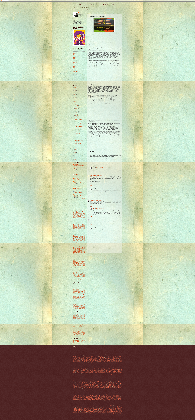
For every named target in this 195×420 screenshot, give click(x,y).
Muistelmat (74, 247)
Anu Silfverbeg (101, 355)
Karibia (82, 295)
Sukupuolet (78, 264)
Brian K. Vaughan (115, 357)
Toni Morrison (105, 409)
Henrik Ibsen (120, 369)
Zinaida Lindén (88, 414)
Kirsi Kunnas (95, 383)
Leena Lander (87, 386)
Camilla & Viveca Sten (75, 358)
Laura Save (110, 385)
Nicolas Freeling (113, 395)
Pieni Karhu (77, 328)
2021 (75, 91)
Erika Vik (84, 364)
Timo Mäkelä (75, 409)
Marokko (84, 298)
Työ (76, 271)
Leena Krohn (82, 386)
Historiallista (78, 216)
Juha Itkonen (84, 378)
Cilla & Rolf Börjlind (108, 359)
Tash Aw (109, 407)
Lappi (77, 297)
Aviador (81, 316)
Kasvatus (80, 223)
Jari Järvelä (115, 373)
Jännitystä (78, 220)
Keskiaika (83, 224)
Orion (76, 327)
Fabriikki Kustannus (76, 319)
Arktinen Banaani (81, 314)
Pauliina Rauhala (115, 397)
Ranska (84, 301)
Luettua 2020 (75, 54)
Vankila (79, 275)
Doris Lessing (81, 362)
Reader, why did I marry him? (78, 171)
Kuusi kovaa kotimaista (76, 235)
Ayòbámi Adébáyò (117, 356)
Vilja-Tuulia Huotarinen (112, 411)
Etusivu (104, 254)
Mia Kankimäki (81, 392)
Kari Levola (74, 381)
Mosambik (77, 299)
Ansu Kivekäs (99, 354)
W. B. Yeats (116, 412)
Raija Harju (89, 400)
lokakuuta (76, 108)
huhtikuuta (76, 116)
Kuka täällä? (78, 10)
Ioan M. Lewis (105, 371)
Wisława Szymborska (94, 413)
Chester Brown (74, 359)
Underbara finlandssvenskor (76, 306)
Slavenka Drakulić (77, 406)
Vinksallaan (75, 277)
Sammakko (83, 329)
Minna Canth (99, 393)
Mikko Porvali (80, 393)
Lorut (73, 237)
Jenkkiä (74, 295)
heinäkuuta (76, 112)
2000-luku (75, 206)
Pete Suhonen (107, 398)
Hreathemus (100, 141)
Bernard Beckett (83, 357)
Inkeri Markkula (101, 371)
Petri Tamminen (85, 399)
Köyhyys (74, 236)
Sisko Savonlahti (119, 405)
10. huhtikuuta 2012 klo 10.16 (96, 219)
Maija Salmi (90, 389)
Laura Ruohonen (106, 385)
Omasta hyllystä (76, 342)
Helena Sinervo (79, 369)
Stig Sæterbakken (89, 406)
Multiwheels (74, 326)
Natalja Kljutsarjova (75, 395)
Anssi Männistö (95, 354)
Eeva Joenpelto (116, 362)
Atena (76, 315)
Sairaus (76, 260)
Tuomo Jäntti (84, 410)
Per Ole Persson (96, 398)
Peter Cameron (111, 398)
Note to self (83, 250)
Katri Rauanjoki (106, 382)
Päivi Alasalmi (82, 400)
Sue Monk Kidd (98, 406)
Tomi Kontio (85, 409)
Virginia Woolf (79, 412)
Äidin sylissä (76, 139)
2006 (75, 159)
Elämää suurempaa (79, 212)
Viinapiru (83, 276)
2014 (75, 101)
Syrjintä (74, 266)
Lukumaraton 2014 (82, 239)
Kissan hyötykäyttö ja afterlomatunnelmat (78, 137)
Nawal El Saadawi (84, 395)
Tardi (107, 407)
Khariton (79, 383)
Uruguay (84, 306)
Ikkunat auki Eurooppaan (79, 293)
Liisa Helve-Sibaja (86, 387)
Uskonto (74, 273)
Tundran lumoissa (75, 305)
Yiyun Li (114, 413)
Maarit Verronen (116, 388)
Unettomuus (78, 272)
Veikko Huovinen (83, 411)
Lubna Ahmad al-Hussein (90, 388)
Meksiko (74, 299)
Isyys (78, 219)
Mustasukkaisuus (75, 248)
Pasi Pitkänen (95, 397)
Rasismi (82, 257)
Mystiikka (83, 248)
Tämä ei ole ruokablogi (81, 271)
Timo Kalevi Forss (119, 408)
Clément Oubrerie (77, 360)
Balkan (77, 288)
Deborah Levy (108, 361)
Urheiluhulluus (83, 272)
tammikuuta (77, 150)
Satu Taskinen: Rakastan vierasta (78, 171)
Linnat (84, 236)
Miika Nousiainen (101, 392)
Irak (84, 293)
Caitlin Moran (119, 357)
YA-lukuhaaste (79, 278)
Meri (79, 244)
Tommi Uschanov (100, 409)
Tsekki (84, 304)
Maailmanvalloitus (110, 10)
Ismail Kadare (115, 371)
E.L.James (103, 362)
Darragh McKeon (78, 361)
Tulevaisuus (83, 269)
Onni (82, 252)
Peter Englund (115, 398)
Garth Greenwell (85, 366)
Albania (80, 286)
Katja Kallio (83, 382)
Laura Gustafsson (78, 385)
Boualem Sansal (110, 357)
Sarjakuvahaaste (79, 260)
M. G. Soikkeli (106, 388)
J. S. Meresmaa (91, 372)
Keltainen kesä (80, 224)
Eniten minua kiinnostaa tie (93, 4)
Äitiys (81, 280)
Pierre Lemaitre (108, 399)
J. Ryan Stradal (86, 372)
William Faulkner (79, 413)
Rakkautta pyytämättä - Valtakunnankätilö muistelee (79, 134)
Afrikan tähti (83, 206)
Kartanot (84, 222)
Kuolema (78, 234)
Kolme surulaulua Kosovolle (78, 119)
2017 (75, 97)
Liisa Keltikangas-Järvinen (92, 387)
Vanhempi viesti (119, 254)
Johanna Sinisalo (110, 375)
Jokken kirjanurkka (77, 188)
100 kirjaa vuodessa (75, 71)
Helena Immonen (119, 368)
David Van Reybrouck (104, 361)
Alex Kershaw (119, 349)
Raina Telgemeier (93, 400)
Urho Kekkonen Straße (78, 143)
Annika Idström (79, 354)
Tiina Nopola (105, 408)
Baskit (81, 288)
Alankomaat (74, 286)
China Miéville (90, 359)
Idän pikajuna (83, 217)
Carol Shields (87, 358)
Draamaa (80, 210)
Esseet (77, 214)
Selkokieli (74, 262)
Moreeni (84, 325)
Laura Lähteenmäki (96, 385)
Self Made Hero (75, 331)
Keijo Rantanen (120, 382)
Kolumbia (74, 296)
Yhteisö (74, 279)
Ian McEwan (114, 370)
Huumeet (81, 216)
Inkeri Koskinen (97, 371)
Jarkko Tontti (75, 374)
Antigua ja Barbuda (82, 287)
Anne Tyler (85, 353)
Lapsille (77, 236)
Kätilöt (84, 235)
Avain (79, 316)
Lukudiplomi (83, 237)
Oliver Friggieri (97, 396)
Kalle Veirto (100, 380)
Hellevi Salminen (96, 369)
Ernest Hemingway (97, 364)
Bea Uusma (120, 356)
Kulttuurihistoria (79, 232)
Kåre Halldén (100, 384)
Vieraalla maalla (75, 276)
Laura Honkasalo (83, 385)
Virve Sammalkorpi (93, 412)
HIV (78, 215)
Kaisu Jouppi (87, 380)
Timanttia (79, 269)
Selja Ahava (103, 404)
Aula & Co (83, 315)
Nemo (80, 326)
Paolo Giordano (82, 397)
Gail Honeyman (77, 366)
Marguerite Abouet (114, 389)
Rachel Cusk (86, 400)
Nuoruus (79, 252)
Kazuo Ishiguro (116, 382)
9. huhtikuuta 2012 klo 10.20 (99, 188)
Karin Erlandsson (82, 381)
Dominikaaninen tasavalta (76, 290)
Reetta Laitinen (120, 400)
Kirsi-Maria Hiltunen (107, 383)
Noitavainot (74, 250)
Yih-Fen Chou (110, 413)
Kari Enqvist (114, 380)
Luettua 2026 (75, 50)
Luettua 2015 (75, 61)
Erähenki (79, 213)
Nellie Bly (97, 395)
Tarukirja (75, 191)
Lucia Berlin (95, 388)
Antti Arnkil (116, 354)
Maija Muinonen (86, 389)
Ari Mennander (105, 355)
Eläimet (83, 211)
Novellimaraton (83, 251)
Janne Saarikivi (107, 373)
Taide (76, 267)
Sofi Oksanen (81, 406)
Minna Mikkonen (113, 393)
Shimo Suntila (114, 404)
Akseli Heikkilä (75, 349)
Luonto (74, 242)
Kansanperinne (75, 222)
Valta (81, 274)
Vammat (84, 274)
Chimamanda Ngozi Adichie (85, 359)
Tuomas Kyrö (75, 410)
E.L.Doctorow (99, 362)
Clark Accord (117, 359)
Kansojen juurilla (79, 222)
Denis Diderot (112, 361)
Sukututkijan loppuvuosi (77, 185)
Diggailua (74, 210)
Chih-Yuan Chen (79, 359)
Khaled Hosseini (75, 383)
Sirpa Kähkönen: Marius (77, 168)
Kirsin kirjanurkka (77, 174)
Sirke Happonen (106, 405)
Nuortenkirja (75, 252)
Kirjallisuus (80, 227)
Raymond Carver (102, 400)
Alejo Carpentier (103, 349)
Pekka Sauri (92, 398)
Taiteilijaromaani (79, 267)
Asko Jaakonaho (86, 356)
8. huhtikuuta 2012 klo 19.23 (99, 167)
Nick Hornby (104, 395)
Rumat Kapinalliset (75, 259)
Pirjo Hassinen (115, 399)
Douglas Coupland (86, 362)
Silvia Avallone (81, 405)
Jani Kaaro (95, 373)
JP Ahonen (99, 372)
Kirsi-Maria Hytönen (112, 383)
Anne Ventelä (88, 353)
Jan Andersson (83, 373)
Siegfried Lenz (118, 404)
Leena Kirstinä (77, 386)
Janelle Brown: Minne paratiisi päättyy (79, 165)
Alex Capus (116, 349)
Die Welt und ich (82, 209)
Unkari (81, 306)
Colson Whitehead (86, 360)
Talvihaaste (83, 267)
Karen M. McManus (109, 380)
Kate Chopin (112, 381)
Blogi (82, 208)
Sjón (73, 406)
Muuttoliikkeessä (79, 248)
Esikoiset (74, 214)
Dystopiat (83, 210)
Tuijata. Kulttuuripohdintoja (78, 167)
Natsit (84, 249)
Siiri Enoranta (77, 405)
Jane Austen (91, 373)
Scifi (77, 261)
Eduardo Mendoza (111, 362)
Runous (84, 259)
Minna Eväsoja (103, 393)
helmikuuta (76, 149)
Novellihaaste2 (79, 251)
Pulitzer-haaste (75, 67)
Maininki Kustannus (77, 325)
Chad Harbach (99, 358)
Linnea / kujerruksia (93, 175)
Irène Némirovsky (110, 371)
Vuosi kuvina (79, 277)
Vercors (99, 411)
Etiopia (76, 292)
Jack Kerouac (115, 372)
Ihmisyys (83, 218)
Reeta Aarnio (111, 400)
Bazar (76, 317)
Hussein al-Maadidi (106, 370)
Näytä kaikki (83, 198)
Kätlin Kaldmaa (97, 384)
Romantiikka (83, 258)
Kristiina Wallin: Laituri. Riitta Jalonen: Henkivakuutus (79, 196)
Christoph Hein (98, 359)
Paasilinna (74, 328)
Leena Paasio (91, 386)
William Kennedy (83, 413)
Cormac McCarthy (92, 360)
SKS (80, 329)
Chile (81, 289)
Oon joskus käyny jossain (79, 253)
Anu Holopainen (85, 355)
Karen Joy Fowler (104, 380)
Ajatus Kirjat (75, 313)
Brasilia (74, 289)
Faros (80, 319)
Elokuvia (81, 211)
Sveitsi (74, 304)
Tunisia (78, 305)
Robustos (79, 329)
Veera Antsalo (75, 411)
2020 (75, 93)
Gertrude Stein (113, 366)
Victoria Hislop (102, 411)
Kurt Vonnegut (92, 384)
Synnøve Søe (99, 407)
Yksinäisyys (77, 279)
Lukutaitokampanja (82, 241)
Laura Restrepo (102, 385)
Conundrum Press (75, 318)
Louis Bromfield (75, 388)
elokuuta (76, 111)
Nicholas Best (100, 395)
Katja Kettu (93, 382)
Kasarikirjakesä (75, 223)
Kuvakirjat (81, 235)
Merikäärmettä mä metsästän (79, 140)
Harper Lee (77, 368)
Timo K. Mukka (114, 408)
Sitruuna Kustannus (82, 331)
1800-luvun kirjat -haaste (77, 204)
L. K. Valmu (104, 384)
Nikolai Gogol (77, 396)
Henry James (75, 370)
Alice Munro (94, 351)
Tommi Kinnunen (94, 409)
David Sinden (99, 361)
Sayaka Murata (99, 404)
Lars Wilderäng (118, 384)
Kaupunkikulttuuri (75, 224)
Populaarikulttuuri (79, 256)
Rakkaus (79, 257)
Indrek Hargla (88, 371)
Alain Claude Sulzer (84, 349)
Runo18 (81, 259)
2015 (75, 100)
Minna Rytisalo (117, 393)
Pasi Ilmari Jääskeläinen (88, 397)
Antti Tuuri (81, 355)
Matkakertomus (82, 243)
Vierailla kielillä (80, 276)
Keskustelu (78, 225)
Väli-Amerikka (81, 308)
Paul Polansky (107, 397)
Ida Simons (119, 370)
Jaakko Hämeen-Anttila (103, 372)
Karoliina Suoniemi (92, 381)
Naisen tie (78, 249)
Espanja (74, 291)
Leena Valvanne (101, 386)
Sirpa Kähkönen (111, 405)
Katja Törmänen (102, 382)
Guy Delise (88, 367)
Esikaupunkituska (82, 213)
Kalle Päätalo (96, 380)
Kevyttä (81, 225)
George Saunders (103, 366)
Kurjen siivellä (83, 234)
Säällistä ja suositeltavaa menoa (80, 266)
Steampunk (81, 263)
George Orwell (93, 366)
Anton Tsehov (112, 354)
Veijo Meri (79, 411)
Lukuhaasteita (99, 10)
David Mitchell (91, 361)
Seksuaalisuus (83, 261)
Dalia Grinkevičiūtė (104, 360)
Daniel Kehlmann (113, 360)
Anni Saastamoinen (111, 353)
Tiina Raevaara (110, 408)
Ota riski (82, 254)
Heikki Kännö (106, 368)
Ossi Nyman (109, 396)
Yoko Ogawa (117, 413)
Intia (83, 293)
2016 (75, 98)
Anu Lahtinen (93, 355)
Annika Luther (83, 354)
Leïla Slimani (77, 387)
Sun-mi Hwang (108, 406)
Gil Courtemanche (117, 366)
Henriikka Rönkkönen (115, 369)
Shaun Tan (110, 404)
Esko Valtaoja (111, 364)
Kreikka (84, 296)
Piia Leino (111, 399)
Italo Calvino (119, 371)
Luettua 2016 (75, 59)
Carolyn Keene (91, 358)
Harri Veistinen (85, 368)
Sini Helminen (89, 405)
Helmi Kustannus (82, 320)
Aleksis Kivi (111, 349)
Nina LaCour (81, 396)
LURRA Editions (80, 324)
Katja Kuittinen (97, 382)
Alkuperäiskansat (75, 207)
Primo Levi (78, 400)
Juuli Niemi (105, 379)
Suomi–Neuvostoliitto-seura (78, 333)
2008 (75, 156)
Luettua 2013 (75, 63)
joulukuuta (76, 105)
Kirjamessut (83, 227)
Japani (84, 294)
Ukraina (84, 305)
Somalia (81, 303)
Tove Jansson (110, 409)
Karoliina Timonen (98, 381)
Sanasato (74, 330)
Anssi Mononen (91, 354)
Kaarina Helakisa (79, 380)
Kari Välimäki (78, 381)
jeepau (91, 219)
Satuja (75, 261)
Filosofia (82, 214)
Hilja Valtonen (91, 370)
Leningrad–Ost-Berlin (80, 297)
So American (78, 303)
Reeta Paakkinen (115, 400)
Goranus (74, 320)
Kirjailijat (83, 226)
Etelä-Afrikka (77, 291)
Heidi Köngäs (99, 368)
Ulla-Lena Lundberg (108, 410)
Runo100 (79, 259)
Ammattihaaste (80, 207)
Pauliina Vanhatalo (75, 398)
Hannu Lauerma (118, 367)
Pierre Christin (103, 399)
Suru (79, 265)
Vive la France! (75, 308)
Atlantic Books (79, 315)
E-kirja (83, 340)
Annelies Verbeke (93, 353)
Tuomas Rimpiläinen (80, 410)
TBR (74, 267)
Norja (84, 299)
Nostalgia (79, 250)
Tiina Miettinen (101, 408)
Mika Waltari (120, 392)
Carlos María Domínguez (81, 358)
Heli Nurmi (92, 369)
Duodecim (83, 318)
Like (82, 324)
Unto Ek (112, 410)
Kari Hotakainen (119, 380)
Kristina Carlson (87, 384)
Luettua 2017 (75, 58)
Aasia (74, 285)
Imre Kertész (80, 371)
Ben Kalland (79, 357)
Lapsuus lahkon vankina (78, 146)
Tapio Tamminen (103, 407)
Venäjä (78, 307)
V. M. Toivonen (120, 410)
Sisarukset (83, 262)
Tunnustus (74, 270)
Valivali (77, 274)
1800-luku (83, 203)
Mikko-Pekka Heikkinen (85, 393)
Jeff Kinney (107, 374)
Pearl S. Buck (79, 398)
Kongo (76, 296)
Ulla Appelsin (100, 410)
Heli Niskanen (88, 369)
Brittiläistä (78, 289)
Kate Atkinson (108, 381)
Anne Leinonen (77, 353)
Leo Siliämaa (114, 386)
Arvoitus (83, 207)
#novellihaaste (78, 202)
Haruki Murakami (95, 368)
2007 (75, 158)
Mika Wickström (76, 393)
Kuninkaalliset (75, 234)
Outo (84, 254)
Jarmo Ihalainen (84, 374)
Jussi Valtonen (101, 379)
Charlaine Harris (104, 358)
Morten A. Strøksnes (94, 394)
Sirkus (80, 262)
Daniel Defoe (108, 360)
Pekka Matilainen (84, 398)
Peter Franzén (119, 398)
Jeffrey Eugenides (111, 374)
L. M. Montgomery (109, 384)
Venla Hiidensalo (92, 411)
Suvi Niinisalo (77, 407)
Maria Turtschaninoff (92, 390)
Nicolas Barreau (109, 395)
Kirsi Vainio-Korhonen (100, 383)
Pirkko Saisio (74, 400)
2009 (75, 155)
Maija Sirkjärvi (94, 389)
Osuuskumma (80, 327)
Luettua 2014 (75, 62)
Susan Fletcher (117, 406)
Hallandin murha (77, 135)
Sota (76, 263)
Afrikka (80, 285)
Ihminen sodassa (75, 218)
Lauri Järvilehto (118, 385)
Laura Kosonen (87, 385)
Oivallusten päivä (77, 144)
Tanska (76, 304)
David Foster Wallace (83, 361)
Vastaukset (92, 165)
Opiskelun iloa (75, 254)
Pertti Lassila (99, 398)
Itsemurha (80, 219)
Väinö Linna (107, 412)
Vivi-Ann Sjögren (98, 412)
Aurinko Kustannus (75, 316)
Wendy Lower (74, 413)
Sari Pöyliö (79, 404)
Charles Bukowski (108, 358)
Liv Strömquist (107, 387)
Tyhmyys (74, 271)
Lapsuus (79, 236)
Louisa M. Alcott (80, 388)
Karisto (74, 322)
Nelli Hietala (93, 395)
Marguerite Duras (119, 389)
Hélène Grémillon (111, 370)
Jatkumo (83, 219)
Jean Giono (88, 374)
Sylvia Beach (95, 407)
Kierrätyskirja (75, 341)
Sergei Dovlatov (106, 404)
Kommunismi (83, 229)
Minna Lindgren (108, 393)
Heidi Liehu (102, 368)
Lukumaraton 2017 (76, 241)
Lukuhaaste (75, 238)
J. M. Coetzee (77, 372)
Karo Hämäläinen (87, 381)
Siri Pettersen (102, 405)
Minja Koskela (94, 393)
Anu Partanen (97, 355)
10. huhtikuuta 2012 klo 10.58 (100, 227)
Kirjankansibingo (80, 228)
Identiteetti (78, 217)
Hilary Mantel (87, 370)
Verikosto (84, 275)
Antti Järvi (78, 355)
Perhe (76, 255)
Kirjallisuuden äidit (75, 227)
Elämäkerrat (75, 212)
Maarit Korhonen (111, 388)
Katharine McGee (117, 381)
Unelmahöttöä (75, 272)
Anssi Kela (87, 354)
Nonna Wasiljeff (88, 396)
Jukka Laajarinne (108, 378)
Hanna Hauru (104, 367)
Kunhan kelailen (81, 233)
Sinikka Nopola (94, 405)
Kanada (80, 295)
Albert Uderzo (98, 349)
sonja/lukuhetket (92, 200)
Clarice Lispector (113, 359)
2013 (75, 103)
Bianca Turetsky (93, 357)
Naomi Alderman (115, 394)
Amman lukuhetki (77, 164)
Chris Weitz (94, 359)
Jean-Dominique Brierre (102, 374)
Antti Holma (74, 355)
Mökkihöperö (75, 249)
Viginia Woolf (106, 411)
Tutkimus (83, 270)
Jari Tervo (120, 373)
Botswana (83, 288)
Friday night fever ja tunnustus (79, 126)
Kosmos (77, 323)
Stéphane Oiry (93, 406)
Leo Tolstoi (118, 386)
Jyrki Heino (109, 379)
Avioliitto (80, 208)
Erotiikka (76, 213)
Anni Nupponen (102, 353)
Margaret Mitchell (109, 389)
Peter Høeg (74, 399)
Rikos (81, 258)
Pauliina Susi (119, 397)
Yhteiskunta (83, 278)
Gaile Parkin (81, 366)
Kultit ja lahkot (75, 232)
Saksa (78, 302)
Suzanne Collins (85, 407)
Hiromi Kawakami (96, 370)
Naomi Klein (119, 394)
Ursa (84, 334)
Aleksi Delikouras (107, 349)
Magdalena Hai (77, 389)
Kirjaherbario (75, 226)
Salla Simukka (108, 402)
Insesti (74, 219)
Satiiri (74, 261)
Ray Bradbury (97, 400)
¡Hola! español (82, 309)
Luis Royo (98, 388)
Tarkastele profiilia (75, 24)
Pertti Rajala (103, 398)
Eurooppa (79, 292)
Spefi (78, 263)
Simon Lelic (85, 405)
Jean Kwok (91, 374)
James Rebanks (79, 373)
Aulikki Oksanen (108, 356)
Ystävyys (77, 280)
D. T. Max (100, 360)
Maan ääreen (76, 129)
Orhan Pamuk (105, 396)
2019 (75, 94)
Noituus (77, 250)
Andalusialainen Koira (75, 314)
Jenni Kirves (115, 374)
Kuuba (76, 297)
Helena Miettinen (75, 369)
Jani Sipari (103, 373)
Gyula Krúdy (92, 367)
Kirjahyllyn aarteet (79, 226)
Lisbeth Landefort (102, 387)
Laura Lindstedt (91, 385)
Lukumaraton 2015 (75, 240)
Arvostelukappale (76, 340)
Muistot (78, 247)
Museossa (80, 247)
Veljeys (81, 275)
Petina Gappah (78, 399)
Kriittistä (79, 231)
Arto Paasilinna (77, 356)
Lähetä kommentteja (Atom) (92, 256)
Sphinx (74, 332)
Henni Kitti (110, 369)
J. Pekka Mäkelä (82, 372)
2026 (75, 87)
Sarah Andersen (105, 403)
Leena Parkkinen (96, 386)
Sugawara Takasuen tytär (103, 406)
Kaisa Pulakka (83, 380)
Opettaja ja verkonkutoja (77, 185)
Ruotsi (76, 302)
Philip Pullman (89, 399)
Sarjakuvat (83, 260)
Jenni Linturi (119, 374)
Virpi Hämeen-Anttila (84, 412)
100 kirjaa (82, 202)
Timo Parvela (80, 409)
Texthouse (80, 334)
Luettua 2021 (75, 53)
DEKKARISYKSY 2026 (77, 182)
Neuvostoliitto (80, 299)
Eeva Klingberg (120, 362)
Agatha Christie (94, 348)
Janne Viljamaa (111, 373)
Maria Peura (82, 390)
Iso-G (76, 219)
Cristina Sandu (96, 360)
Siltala (79, 331)
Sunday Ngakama (113, 406)
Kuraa (80, 234)
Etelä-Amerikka (81, 291)
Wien (84, 308)
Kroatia (74, 297)
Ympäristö (83, 279)
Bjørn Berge (96, 357)
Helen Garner (115, 368)
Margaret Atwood (104, 389)
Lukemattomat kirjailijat (78, 237)
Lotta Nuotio (119, 387)
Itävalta (80, 294)
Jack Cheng (112, 372)
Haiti (84, 292)
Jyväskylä (77, 295)
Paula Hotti (111, 397)
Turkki (80, 305)
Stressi (84, 263)
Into (82, 321)
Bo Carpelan (106, 357)
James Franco (75, 373)
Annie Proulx (75, 354)
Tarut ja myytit (94, 148)
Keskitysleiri (74, 225)
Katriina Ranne (111, 382)
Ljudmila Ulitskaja (112, 387)
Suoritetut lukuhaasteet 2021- (77, 68)
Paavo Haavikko (118, 396)
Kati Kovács (77, 382)
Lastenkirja (81, 236)
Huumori (83, 216)
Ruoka (74, 260)
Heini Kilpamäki (111, 368)
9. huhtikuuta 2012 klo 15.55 (99, 208)
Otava (83, 327)
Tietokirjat (75, 269)
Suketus (94, 167)
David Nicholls (95, 361)
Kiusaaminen (78, 229)
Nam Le (112, 394)
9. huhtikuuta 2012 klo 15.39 (98, 200)
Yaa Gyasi (98, 413)
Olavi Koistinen (92, 396)
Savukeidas (77, 330)
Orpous (80, 254)
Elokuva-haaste (77, 211)
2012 (75, 104)
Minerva (81, 325)
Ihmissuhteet (80, 218)
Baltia (79, 288)
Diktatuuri (77, 210)
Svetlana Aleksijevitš (90, 407)
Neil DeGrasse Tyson (89, 395)
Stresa (75, 332)
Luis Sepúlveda (102, 388)
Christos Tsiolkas (102, 359)
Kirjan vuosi (75, 228)
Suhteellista (74, 264)
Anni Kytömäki (97, 353)
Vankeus (77, 275)
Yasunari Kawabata (106, 413)
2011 (75, 152)
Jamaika (82, 294)
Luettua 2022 (75, 52)
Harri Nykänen (81, 368)
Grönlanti (82, 292)
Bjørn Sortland (101, 357)
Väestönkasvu (83, 277)
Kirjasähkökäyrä (76, 181)
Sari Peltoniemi (75, 404)
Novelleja (74, 251)
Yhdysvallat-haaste (75, 309)
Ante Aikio (103, 354)
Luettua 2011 (75, 66)
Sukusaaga (83, 264)
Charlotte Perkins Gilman (118, 358)
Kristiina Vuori (82, 384)
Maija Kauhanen (81, 389)
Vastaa (91, 185)
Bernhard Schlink (88, 357)
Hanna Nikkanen (113, 367)
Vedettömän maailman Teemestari (79, 127)
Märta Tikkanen (103, 394)
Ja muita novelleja (77, 120)
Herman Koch (79, 370)
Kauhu (84, 223)
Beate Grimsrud (75, 357)
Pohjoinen (81, 328)
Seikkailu (79, 261)
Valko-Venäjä (74, 307)
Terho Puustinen (88, 408)
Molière (85, 394)
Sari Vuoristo (83, 404)
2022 (75, 90)
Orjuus (78, 254)
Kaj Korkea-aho (92, 380)
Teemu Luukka (78, 408)
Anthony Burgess (108, 354)
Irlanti (75, 294)
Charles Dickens (113, 358)
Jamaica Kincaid (120, 372)
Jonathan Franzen (118, 376)
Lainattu (84, 341)
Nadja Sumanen (108, 394)
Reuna (77, 329)
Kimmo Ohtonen (86, 383)
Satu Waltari (95, 404)
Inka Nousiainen (92, 371)
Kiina (84, 295)
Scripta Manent (83, 330)
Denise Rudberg (117, 361)
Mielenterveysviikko (75, 246)
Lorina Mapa (116, 387)
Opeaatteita (83, 253)
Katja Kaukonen (88, 382)
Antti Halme (119, 354)
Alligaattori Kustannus (82, 313)
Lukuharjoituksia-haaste (82, 238)
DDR (84, 289)
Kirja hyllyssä (76, 178)
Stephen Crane (85, 406)
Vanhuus (74, 275)
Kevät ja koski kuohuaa (78, 122)
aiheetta (79, 280)
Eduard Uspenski (107, 362)
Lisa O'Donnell (97, 387)
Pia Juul (97, 399)
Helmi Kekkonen (101, 369)
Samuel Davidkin (80, 403)
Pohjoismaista (75, 301)
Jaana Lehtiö (108, 372)
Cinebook (84, 317)
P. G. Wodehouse (113, 396)
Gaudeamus (83, 319)
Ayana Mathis (112, 356)
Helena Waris (84, 369)
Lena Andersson (110, 386)
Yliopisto (80, 279)
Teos (77, 334)
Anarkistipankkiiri (77, 130)
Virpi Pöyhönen (88, 412)
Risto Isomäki (89, 148)
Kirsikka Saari (117, 383)
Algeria (84, 286)
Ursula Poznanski (116, 410)
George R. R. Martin (97, 366)
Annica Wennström (116, 353)
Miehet (81, 244)
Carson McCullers (95, 358)
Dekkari (77, 209)
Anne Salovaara (81, 353)
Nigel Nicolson (117, 395)
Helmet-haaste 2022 (88, 10)
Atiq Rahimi (100, 356)
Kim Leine (82, 383)
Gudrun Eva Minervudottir (78, 367)
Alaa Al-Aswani (79, 349)
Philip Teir (93, 399)
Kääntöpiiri (76, 324)
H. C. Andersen (96, 367)
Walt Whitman (119, 412)
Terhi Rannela (83, 408)
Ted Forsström (117, 407)
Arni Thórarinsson (114, 355)
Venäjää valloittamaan (82, 307)
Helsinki (74, 293)
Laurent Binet (113, 385)
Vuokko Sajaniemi (104, 412)
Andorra (79, 287)
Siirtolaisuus (77, 262)
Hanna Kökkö (108, 367)
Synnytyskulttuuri (82, 265)
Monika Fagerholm (89, 394)
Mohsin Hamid (81, 394)
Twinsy (82, 334)
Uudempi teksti (89, 254)
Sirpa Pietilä (115, 405)
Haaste (81, 215)
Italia (78, 294)
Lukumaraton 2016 (82, 240)
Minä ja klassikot (82, 246)
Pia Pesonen (99, 399)
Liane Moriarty (81, 387)
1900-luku (83, 204)
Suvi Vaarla (81, 407)
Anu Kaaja (89, 355)
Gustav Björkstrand (84, 367)
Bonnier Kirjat (80, 317)
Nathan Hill (79, 395)
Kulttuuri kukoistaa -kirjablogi (78, 194)
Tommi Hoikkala (89, 409)
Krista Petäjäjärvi (78, 384)
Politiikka (74, 256)
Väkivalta (74, 278)
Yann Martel (102, 413)
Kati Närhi (80, 382)
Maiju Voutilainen (99, 389)
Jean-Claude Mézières (96, 374)
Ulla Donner (104, 410)
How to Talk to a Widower (78, 123)
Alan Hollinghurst (90, 349)
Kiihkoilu (83, 225)
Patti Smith (104, 397)
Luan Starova (84, 388)
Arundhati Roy (81, 356)
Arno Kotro (118, 355)
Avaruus (78, 208)
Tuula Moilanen (88, 410)
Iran (73, 294)
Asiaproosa (74, 208)
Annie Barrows (120, 353)
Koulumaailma (75, 231)
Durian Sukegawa (95, 362)
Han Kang (100, 367)
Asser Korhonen (96, 356)
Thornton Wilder (93, 408)
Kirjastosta (79, 341)
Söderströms (83, 333)
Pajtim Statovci (77, 397)
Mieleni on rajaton (81, 245)
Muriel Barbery (99, 394)
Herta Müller (83, 370)
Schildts (80, 330)
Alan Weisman (94, 349)
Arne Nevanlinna (110, 355)
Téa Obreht (96, 410)
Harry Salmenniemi (90, 368)
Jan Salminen (87, 373)
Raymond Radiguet (107, 400)
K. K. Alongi (74, 380)
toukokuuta (76, 115)
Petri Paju (82, 399)
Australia (74, 288)
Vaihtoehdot (77, 273)
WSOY (76, 335)
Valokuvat (79, 274)
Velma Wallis (87, 411)
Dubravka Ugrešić (91, 362)
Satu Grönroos (87, 404)
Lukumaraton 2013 (76, 239)
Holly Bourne (101, 370)
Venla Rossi (96, 411)
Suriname (84, 303)
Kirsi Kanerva (90, 383)
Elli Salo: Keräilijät (76, 179)
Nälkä (81, 252)
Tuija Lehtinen (119, 409)
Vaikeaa (80, 273)
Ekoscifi (74, 211)
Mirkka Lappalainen (77, 394)
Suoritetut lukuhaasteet (76, 70)
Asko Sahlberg (91, 356)
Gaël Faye (89, 366)
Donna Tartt (77, 362)
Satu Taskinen (91, 404)
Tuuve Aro (92, 410)
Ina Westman (84, 371)
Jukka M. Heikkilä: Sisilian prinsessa (78, 192)
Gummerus (78, 320)
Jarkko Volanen (79, 374)
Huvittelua (74, 217)
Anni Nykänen (106, 353)
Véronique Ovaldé (112, 412)
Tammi (74, 334)
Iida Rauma (77, 371)
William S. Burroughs (88, 413)
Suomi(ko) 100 (75, 265)
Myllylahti (78, 326)
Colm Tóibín (81, 360)
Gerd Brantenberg (109, 366)
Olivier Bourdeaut (101, 396)
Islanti (76, 294)
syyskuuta (76, 109)
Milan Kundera (90, 393)
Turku (82, 305)
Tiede (79, 268)
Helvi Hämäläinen (106, 369)
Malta (81, 298)
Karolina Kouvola (103, 381)
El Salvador (83, 290)
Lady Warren (114, 384)
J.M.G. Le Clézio (95, 372)
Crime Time (80, 318)
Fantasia (79, 214)
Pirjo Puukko (119, 399)
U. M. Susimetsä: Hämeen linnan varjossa (78, 175)
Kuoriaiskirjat (79, 323)
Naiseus (81, 249)
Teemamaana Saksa (80, 304)
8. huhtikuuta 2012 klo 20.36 (99, 175)
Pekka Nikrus (88, 398)
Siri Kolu (98, 405)
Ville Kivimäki (117, 411)
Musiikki (83, 247)
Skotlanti (74, 303)
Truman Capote (114, 409)
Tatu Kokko (112, 407)
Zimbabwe (80, 309)
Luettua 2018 (75, 57)
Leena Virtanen (105, 386)
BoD (77, 317)
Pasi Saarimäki (100, 397)
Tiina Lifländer (97, 408)
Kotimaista (80, 296)
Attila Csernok (104, 356)
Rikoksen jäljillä (78, 258)
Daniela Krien (117, 360)
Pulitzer (77, 257)
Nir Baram (84, 396)
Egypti (80, 290)
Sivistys (74, 263)
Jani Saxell (99, 373)
